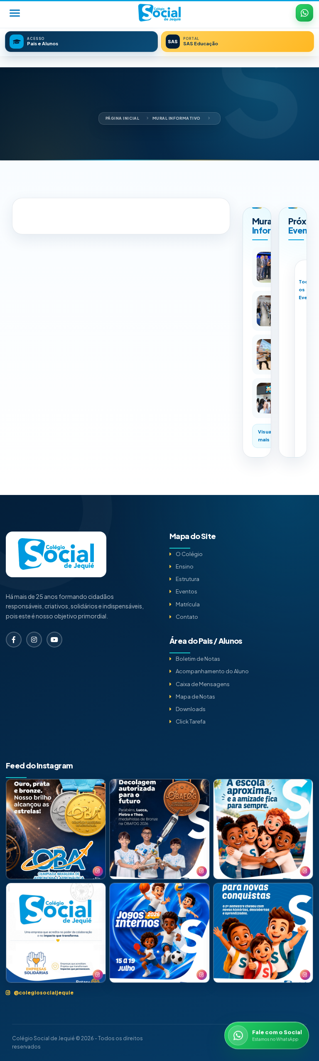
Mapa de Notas (195, 696)
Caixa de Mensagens (203, 684)
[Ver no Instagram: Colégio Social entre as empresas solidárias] (56, 933)
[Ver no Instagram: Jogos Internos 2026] (159, 933)
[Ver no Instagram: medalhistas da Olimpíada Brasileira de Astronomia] (56, 829)
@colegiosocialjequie (44, 993)
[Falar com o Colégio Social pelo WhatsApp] (304, 13)
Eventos (186, 591)
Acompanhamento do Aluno (212, 671)
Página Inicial (123, 118)
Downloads (191, 709)
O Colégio (189, 554)
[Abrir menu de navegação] (14, 13)
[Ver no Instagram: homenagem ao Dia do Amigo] (263, 829)
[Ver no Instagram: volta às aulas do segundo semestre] (263, 933)
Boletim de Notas (198, 658)
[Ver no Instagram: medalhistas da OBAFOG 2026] (159, 829)
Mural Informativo (176, 118)
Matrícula (188, 604)
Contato (187, 616)
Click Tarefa (191, 721)
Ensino (185, 566)
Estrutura (187, 579)
